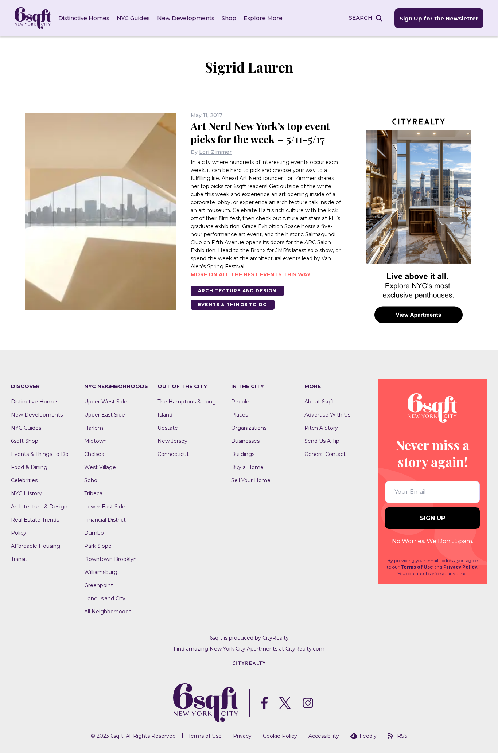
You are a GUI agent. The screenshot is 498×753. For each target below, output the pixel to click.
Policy (18, 533)
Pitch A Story (321, 428)
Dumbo (94, 533)
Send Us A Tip (321, 441)
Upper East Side (104, 414)
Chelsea (94, 454)
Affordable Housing (35, 546)
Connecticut (173, 454)
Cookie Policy (280, 736)
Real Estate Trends (35, 519)
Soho (90, 480)
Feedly (368, 736)
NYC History (26, 493)
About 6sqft (319, 401)
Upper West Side (105, 401)
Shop (229, 18)
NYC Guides (133, 18)
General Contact (325, 454)
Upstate (167, 428)
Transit (19, 559)
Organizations (248, 428)
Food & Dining (29, 467)
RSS (402, 736)
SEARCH (361, 17)
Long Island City (104, 598)
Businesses (245, 441)
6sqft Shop (24, 441)
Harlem (93, 428)
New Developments (185, 18)
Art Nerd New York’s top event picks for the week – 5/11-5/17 (260, 132)
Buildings (242, 454)
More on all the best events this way (251, 274)
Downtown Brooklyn (110, 559)
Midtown (95, 441)
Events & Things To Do (232, 304)
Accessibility (323, 736)
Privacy (242, 736)
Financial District (105, 519)
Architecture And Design (237, 290)
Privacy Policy (460, 567)
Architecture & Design (39, 506)
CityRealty (275, 638)
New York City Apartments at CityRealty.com (267, 648)
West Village (100, 467)
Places (239, 414)
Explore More (263, 18)
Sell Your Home (251, 480)
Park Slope (98, 546)
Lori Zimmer (215, 152)
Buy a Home (247, 467)
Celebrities (24, 480)
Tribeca (93, 493)
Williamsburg (100, 572)
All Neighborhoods (107, 611)
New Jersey (172, 441)
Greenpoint (98, 585)
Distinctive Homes (83, 18)
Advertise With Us (327, 414)
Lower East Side (104, 506)
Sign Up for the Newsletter (439, 18)
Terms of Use (417, 567)
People (240, 401)
